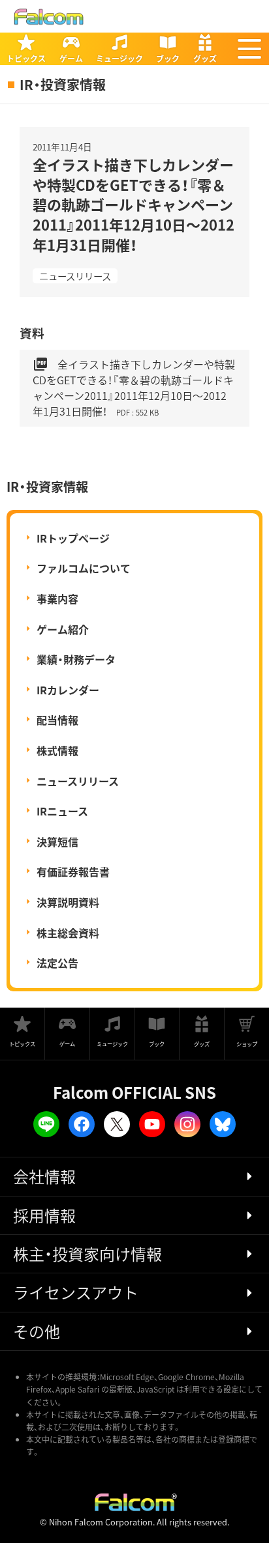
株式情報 (57, 750)
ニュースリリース (75, 276)
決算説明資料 (68, 902)
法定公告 (57, 962)
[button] (249, 49)
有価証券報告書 (73, 871)
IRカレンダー (68, 690)
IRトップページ (73, 538)
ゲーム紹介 (63, 629)
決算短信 (57, 841)
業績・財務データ (76, 659)
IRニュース (62, 811)
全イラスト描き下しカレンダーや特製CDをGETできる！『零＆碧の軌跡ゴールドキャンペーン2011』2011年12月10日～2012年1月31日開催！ (134, 387)
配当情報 (57, 720)
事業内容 (57, 598)
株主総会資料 (68, 933)
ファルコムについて (84, 568)
